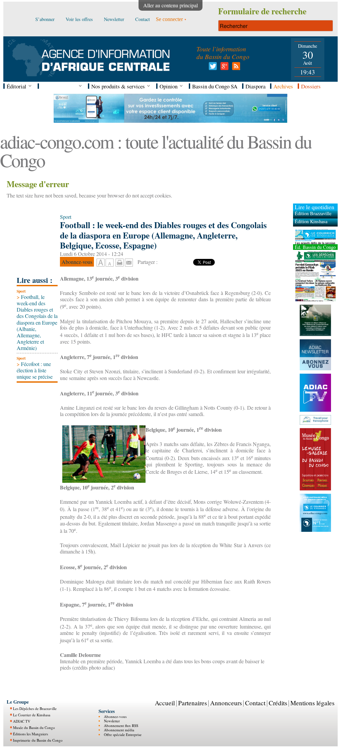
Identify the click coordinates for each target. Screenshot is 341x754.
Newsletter (112, 720)
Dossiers (311, 86)
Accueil (165, 703)
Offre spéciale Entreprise (123, 734)
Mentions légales (312, 703)
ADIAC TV (21, 721)
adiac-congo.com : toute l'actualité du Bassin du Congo (155, 150)
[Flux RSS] (235, 68)
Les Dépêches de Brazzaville (35, 708)
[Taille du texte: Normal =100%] (110, 263)
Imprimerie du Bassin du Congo (38, 740)
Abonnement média (119, 729)
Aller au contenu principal (170, 5)
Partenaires (192, 703)
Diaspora (255, 86)
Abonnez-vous (115, 716)
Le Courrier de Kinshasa (31, 714)
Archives (283, 86)
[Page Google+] (223, 68)
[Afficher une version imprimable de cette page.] (119, 261)
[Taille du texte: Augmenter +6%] (101, 263)
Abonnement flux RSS (121, 725)
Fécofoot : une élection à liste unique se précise (35, 370)
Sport (21, 291)
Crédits (278, 703)
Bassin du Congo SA (214, 86)
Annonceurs (226, 703)
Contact (255, 703)
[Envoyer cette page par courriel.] (129, 261)
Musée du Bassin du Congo (34, 727)
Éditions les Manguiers (30, 733)
